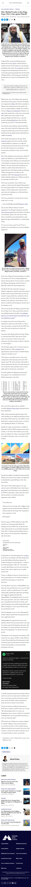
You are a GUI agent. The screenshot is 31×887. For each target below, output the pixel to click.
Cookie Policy (19, 863)
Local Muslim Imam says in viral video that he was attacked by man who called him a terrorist (15, 315)
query (2, 490)
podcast (26, 555)
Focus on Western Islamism (7, 9)
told (13, 63)
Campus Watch (4, 843)
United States (6, 752)
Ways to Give (19, 858)
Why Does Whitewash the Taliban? (9, 782)
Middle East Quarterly (21, 843)
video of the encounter (7, 212)
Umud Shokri (10, 794)
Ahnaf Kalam (13, 16)
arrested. (9, 135)
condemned (18, 349)
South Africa (17, 111)
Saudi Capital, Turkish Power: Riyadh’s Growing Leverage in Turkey (11, 791)
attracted (3, 141)
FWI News (17, 9)
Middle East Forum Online (7, 820)
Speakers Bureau (20, 848)
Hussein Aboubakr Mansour (13, 825)
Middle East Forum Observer (8, 779)
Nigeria (9, 111)
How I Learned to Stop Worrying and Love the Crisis (10, 822)
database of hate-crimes (13, 408)
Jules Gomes (11, 805)
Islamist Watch (4, 848)
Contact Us (18, 868)
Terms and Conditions (21, 853)
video (2, 113)
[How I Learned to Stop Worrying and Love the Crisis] (26, 823)
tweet (2, 158)
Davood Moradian (11, 784)
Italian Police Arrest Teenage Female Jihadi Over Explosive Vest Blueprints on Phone (11, 801)
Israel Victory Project (6, 858)
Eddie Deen (14, 120)
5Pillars (13, 104)
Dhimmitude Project (6, 809)
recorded (19, 68)
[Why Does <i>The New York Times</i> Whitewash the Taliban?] (26, 782)
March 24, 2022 (23, 204)
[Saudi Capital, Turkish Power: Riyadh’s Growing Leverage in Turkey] (26, 791)
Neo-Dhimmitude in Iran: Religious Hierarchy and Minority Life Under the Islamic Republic (11, 812)
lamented (16, 175)
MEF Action (4, 868)
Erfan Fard (10, 816)
